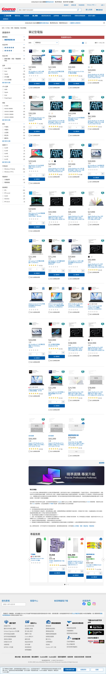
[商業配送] (8, 19)
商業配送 (5, 19)
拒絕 (96, 670)
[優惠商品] (20, 16)
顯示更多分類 (6, 82)
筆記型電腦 (23, 28)
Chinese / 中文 (91, 5)
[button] (79, 10)
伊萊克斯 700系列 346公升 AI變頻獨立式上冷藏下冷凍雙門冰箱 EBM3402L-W (75, 563)
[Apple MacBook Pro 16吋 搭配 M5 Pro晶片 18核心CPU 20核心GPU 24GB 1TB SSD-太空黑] (89, 257)
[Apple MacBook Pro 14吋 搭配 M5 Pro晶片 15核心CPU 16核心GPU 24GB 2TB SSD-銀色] (69, 209)
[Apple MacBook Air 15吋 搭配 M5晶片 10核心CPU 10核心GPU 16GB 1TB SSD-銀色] (49, 113)
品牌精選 (56, 16)
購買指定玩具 (50, 2)
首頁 (3, 28)
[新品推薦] (29, 16)
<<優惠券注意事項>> (75, 23)
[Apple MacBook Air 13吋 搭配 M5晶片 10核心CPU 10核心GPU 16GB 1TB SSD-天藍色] (89, 67)
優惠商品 (17, 16)
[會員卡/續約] (95, 16)
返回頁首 (101, 463)
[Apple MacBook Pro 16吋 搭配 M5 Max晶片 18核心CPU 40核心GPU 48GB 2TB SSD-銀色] (69, 340)
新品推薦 (26, 16)
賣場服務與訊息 (66, 16)
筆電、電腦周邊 (15, 28)
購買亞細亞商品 (44, 23)
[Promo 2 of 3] (66, 584)
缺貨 (76, 451)
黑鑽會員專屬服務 (80, 16)
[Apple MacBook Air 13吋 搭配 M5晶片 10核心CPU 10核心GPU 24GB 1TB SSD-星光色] (72, 161)
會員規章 (70, 657)
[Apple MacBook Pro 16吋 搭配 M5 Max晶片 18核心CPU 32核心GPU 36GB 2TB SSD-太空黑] (89, 340)
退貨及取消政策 (79, 657)
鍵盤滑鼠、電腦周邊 (88, 526)
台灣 (102, 5)
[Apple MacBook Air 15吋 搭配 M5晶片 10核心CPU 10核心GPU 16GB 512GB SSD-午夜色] (55, 161)
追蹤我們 (86, 601)
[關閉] (104, 23)
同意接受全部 (69, 670)
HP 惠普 (51, 503)
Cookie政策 (44, 657)
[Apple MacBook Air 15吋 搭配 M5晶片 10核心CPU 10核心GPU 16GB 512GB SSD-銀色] (49, 161)
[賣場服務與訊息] (71, 16)
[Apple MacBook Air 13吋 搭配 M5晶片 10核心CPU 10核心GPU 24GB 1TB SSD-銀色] (69, 161)
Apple (59, 502)
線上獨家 (35, 16)
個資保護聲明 (62, 657)
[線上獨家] (38, 16)
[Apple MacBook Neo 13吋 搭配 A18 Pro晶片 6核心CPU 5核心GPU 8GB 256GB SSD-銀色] (89, 209)
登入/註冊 (89, 10)
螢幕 (81, 526)
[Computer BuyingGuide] (66, 475)
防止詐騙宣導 (76, 613)
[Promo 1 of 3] (64, 584)
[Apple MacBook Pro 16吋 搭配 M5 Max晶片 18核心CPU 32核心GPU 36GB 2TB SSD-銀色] (92, 340)
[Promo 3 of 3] (68, 584)
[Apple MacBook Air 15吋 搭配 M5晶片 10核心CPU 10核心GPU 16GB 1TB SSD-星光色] (52, 113)
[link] (37, 65)
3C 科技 (7, 28)
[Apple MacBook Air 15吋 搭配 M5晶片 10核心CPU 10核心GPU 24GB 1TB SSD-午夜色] (89, 113)
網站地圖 (18, 657)
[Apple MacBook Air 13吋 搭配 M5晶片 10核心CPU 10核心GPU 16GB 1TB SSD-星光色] (92, 67)
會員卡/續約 (91, 16)
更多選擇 (31, 436)
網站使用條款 (26, 657)
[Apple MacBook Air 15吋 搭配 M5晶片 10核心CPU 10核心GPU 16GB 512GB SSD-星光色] (52, 161)
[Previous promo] (29, 559)
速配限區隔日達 (46, 16)
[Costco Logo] (9, 10)
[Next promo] (103, 559)
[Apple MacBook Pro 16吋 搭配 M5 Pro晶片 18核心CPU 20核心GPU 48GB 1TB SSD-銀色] (49, 209)
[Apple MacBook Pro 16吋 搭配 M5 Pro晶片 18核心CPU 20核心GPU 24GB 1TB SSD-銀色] (92, 257)
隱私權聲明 (35, 657)
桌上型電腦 (76, 526)
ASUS (88, 502)
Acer (33, 503)
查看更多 (83, 670)
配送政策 (88, 657)
